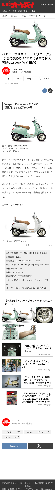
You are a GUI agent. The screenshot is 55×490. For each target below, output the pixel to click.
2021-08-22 (17, 69)
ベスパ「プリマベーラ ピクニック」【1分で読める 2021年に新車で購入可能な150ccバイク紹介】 (27, 58)
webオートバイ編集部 (21, 72)
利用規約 (6, 483)
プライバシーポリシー (22, 483)
